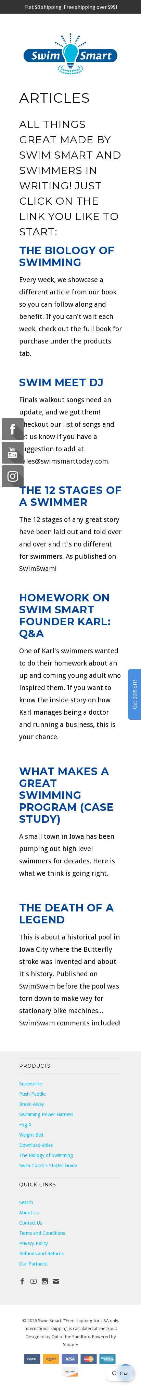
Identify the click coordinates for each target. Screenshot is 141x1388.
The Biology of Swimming (67, 256)
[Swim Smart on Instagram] (45, 1281)
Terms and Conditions (42, 1233)
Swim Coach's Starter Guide (48, 1165)
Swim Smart (49, 1320)
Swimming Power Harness (46, 1114)
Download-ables (36, 1145)
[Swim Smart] (70, 53)
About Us (29, 1212)
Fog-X (25, 1124)
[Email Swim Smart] (56, 1281)
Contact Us (30, 1223)
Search (26, 1202)
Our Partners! (33, 1264)
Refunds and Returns (41, 1253)
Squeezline (30, 1083)
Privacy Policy (33, 1243)
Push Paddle (32, 1094)
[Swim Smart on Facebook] (22, 1281)
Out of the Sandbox (70, 1336)
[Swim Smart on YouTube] (33, 1281)
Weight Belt (31, 1135)
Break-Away (31, 1104)
